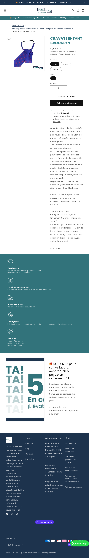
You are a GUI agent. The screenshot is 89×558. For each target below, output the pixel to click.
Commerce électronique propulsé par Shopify (39, 553)
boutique (29, 443)
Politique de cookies (73, 487)
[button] (4, 10)
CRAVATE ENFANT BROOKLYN (23, 31)
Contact (29, 454)
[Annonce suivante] (84, 2)
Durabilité (29, 459)
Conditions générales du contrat (70, 460)
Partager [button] (56, 248)
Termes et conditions (69, 450)
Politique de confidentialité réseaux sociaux (72, 479)
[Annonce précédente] (4, 2)
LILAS (55, 64)
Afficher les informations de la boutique (66, 120)
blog (27, 449)
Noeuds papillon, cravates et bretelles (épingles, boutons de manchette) (43, 29)
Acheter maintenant (67, 103)
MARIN (65, 64)
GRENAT (56, 69)
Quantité (53, 83)
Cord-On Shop (18, 26)
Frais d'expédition (69, 52)
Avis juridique (70, 443)
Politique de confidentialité (71, 469)
